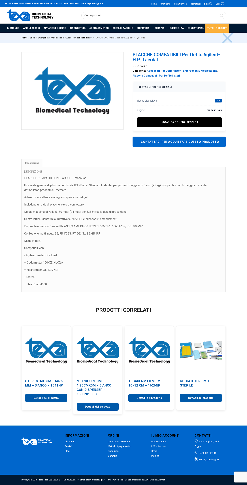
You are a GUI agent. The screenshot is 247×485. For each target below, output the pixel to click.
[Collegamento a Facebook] (234, 3)
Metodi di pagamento (119, 446)
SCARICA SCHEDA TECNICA (180, 122)
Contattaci (195, 4)
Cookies (119, 480)
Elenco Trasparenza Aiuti (136, 480)
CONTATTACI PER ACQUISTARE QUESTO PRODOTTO (180, 141)
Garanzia (112, 456)
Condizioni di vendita (119, 441)
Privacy (110, 480)
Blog (206, 4)
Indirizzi (155, 456)
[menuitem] (13, 28)
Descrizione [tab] (32, 163)
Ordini (154, 451)
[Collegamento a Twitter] (239, 3)
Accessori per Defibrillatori (164, 70)
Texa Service (180, 4)
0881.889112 (76, 3)
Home (154, 4)
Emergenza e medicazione (200, 70)
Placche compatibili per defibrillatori (156, 75)
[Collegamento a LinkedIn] (228, 3)
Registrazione (158, 441)
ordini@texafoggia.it (93, 3)
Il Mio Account (158, 446)
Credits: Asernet (157, 480)
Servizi (68, 446)
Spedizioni (113, 451)
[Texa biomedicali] (30, 15)
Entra (218, 4)
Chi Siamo (165, 4)
